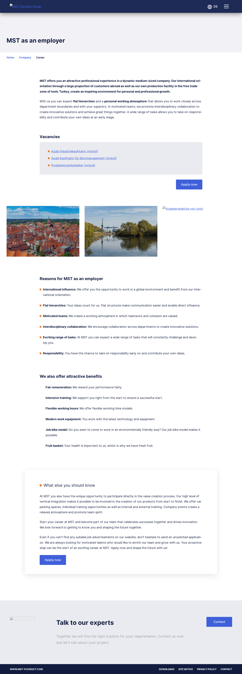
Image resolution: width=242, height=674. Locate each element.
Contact (219, 622)
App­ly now (189, 184)
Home (10, 57)
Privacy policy (206, 669)
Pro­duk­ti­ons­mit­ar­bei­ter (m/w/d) (73, 165)
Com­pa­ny (25, 57)
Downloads (166, 669)
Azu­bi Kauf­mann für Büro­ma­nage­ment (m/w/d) (84, 158)
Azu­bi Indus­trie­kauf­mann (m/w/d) (74, 151)
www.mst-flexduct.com (26, 669)
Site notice (185, 669)
